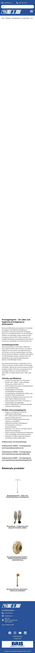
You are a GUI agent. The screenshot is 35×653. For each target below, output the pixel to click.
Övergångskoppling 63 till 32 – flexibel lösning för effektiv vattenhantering (17, 558)
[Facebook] (9, 632)
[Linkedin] (25, 632)
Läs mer (17, 501)
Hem (3, 18)
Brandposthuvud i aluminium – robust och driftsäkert (17, 590)
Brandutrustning (16, 18)
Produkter (8, 18)
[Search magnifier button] (32, 6)
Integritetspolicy (17, 636)
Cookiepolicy (17, 638)
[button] (31, 11)
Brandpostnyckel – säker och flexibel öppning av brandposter (17, 496)
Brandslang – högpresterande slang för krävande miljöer (17, 527)
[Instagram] (15, 632)
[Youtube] (20, 632)
